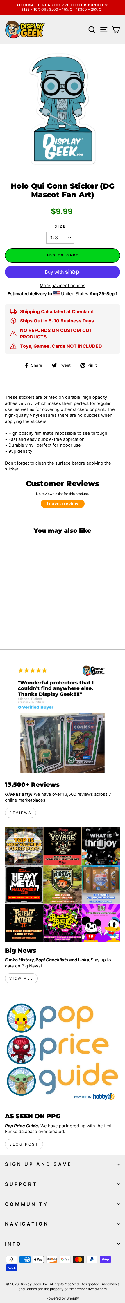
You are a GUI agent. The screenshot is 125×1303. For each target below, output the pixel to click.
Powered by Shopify (62, 1298)
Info (13, 1244)
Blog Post (24, 1144)
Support (21, 1184)
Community (26, 1204)
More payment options (62, 285)
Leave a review (62, 503)
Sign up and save (38, 1164)
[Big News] (62, 884)
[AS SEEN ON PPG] (62, 1050)
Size (60, 226)
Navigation (27, 1224)
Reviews (20, 813)
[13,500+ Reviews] (62, 718)
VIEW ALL (21, 978)
